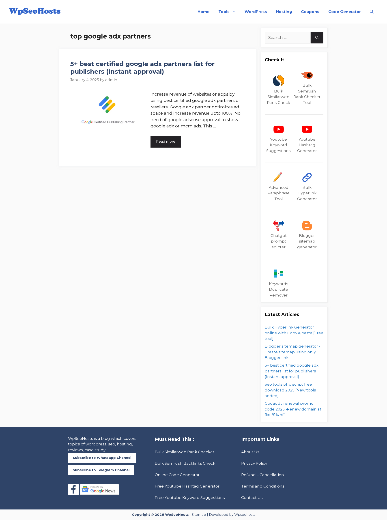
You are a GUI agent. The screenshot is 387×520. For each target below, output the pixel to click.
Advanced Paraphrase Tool (279, 193)
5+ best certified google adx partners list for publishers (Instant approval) (142, 67)
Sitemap (199, 514)
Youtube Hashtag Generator (307, 145)
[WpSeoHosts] (34, 11)
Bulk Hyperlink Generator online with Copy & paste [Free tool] (294, 333)
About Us (250, 452)
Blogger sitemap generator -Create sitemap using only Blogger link (292, 352)
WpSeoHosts (177, 514)
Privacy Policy (254, 463)
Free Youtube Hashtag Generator (187, 486)
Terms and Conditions (262, 486)
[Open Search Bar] (371, 11)
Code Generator (344, 11)
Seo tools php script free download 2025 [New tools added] (290, 390)
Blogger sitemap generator (307, 241)
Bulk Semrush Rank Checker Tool (306, 94)
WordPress (256, 11)
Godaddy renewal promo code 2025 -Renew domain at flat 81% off (293, 409)
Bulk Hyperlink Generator (307, 193)
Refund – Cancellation (262, 475)
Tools (224, 11)
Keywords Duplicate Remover (278, 289)
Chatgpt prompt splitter (279, 241)
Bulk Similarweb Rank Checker (184, 452)
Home (203, 11)
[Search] (317, 37)
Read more (165, 141)
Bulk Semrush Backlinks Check (185, 463)
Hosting (284, 11)
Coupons (310, 11)
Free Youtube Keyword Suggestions (190, 497)
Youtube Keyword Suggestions (278, 145)
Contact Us (252, 497)
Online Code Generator (177, 475)
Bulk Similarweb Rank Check (278, 97)
